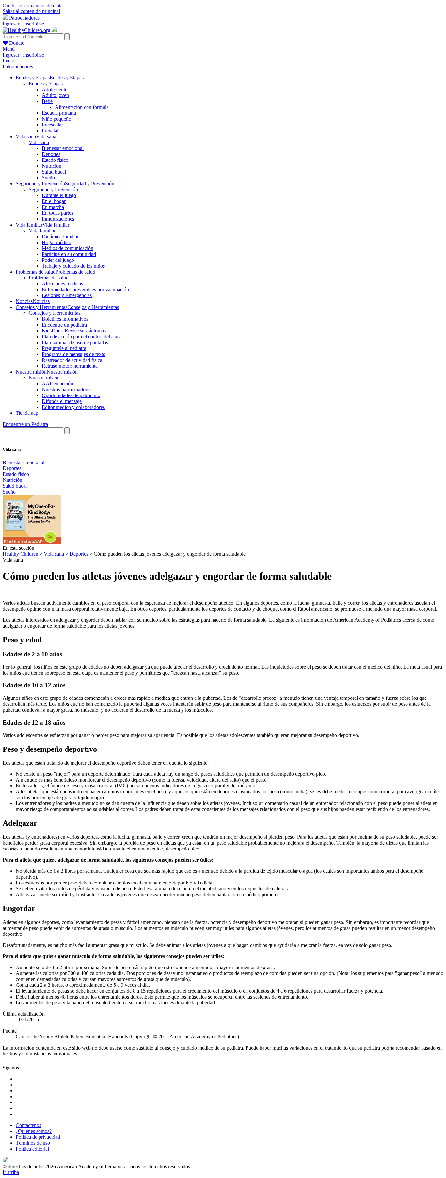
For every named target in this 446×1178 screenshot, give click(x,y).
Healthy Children (20, 554)
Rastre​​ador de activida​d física (72, 360)
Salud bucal (54, 172)
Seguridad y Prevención (53, 189)
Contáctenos (28, 1125)
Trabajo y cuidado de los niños (73, 266)
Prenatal (50, 130)
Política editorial (32, 1149)
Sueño (48, 177)
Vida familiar (42, 230)
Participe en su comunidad (69, 254)
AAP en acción (57, 383)
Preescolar (52, 124)
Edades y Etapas (46, 83)
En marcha (53, 207)
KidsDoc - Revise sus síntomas (74, 330)
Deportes (51, 154)
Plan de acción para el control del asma (82, 336)
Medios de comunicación (67, 248)
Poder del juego (58, 260)
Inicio (8, 60)
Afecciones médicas (62, 283)
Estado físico (55, 160)
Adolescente (54, 89)
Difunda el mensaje (62, 401)
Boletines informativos (65, 319)
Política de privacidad (38, 1137)
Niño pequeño (56, 119)
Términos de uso (33, 1143)
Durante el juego (59, 195)
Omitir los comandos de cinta (33, 5)
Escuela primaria (59, 113)
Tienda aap (27, 413)
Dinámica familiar (60, 236)
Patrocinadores (24, 18)
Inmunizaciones (58, 219)
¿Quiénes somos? (34, 1131)
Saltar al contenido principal (31, 11)
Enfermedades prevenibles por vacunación (85, 289)
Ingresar (11, 23)
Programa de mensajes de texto (73, 354)
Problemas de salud (49, 277)
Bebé (47, 101)
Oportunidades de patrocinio (71, 395)
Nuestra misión (44, 377)
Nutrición (51, 166)
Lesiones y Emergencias (67, 295)
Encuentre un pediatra (64, 325)
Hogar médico (56, 242)
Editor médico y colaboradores (73, 407)
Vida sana (39, 142)
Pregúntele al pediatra (64, 348)
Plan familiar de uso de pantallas (75, 342)
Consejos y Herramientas (54, 313)
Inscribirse (33, 23)
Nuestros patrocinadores (66, 389)
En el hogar (54, 201)
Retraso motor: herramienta (70, 366)
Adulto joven (55, 95)
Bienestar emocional (63, 148)
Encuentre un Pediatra (25, 424)
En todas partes (57, 213)
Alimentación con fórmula (82, 107)
